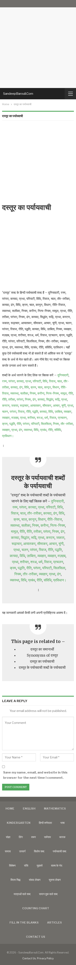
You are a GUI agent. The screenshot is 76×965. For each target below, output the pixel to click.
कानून (47, 387)
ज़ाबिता (58, 412)
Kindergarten (18, 822)
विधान (56, 387)
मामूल (64, 393)
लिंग (21, 837)
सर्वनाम (47, 837)
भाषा (62, 822)
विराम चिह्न (15, 879)
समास (8, 851)
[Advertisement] (38, 44)
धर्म (46, 418)
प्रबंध (43, 430)
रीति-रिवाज (54, 519)
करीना (40, 393)
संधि (26, 865)
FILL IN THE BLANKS (24, 922)
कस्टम (6, 405)
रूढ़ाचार (24, 405)
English (29, 808)
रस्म (4, 381)
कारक (62, 837)
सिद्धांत (49, 399)
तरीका (11, 399)
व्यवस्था (14, 393)
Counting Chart (35, 908)
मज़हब (14, 418)
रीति (70, 393)
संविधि (57, 430)
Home (9, 808)
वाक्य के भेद (56, 865)
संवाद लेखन (34, 879)
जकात (14, 405)
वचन (33, 837)
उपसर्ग (22, 851)
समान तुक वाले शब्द (48, 894)
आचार (56, 405)
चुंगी (63, 405)
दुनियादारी (62, 375)
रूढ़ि (57, 399)
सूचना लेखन (55, 879)
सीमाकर (46, 405)
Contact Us (29, 958)
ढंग (21, 387)
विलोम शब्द (39, 851)
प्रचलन (62, 418)
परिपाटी (37, 381)
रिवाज (52, 381)
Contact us (35, 936)
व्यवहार (67, 412)
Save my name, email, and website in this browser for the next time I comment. (35, 775)
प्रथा (28, 381)
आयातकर (35, 405)
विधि (45, 381)
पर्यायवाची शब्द (59, 851)
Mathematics (55, 808)
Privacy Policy (45, 958)
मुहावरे (40, 865)
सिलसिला (46, 424)
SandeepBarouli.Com (18, 94)
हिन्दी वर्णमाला (45, 822)
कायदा (20, 381)
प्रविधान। (8, 436)
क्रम (33, 387)
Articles (54, 922)
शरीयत (31, 418)
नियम (33, 393)
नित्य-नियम (52, 393)
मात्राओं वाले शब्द (22, 894)
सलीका (24, 393)
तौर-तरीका (67, 424)
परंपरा (11, 381)
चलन (5, 412)
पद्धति (35, 412)
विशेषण (12, 865)
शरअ (40, 418)
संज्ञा (8, 837)
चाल (59, 381)
